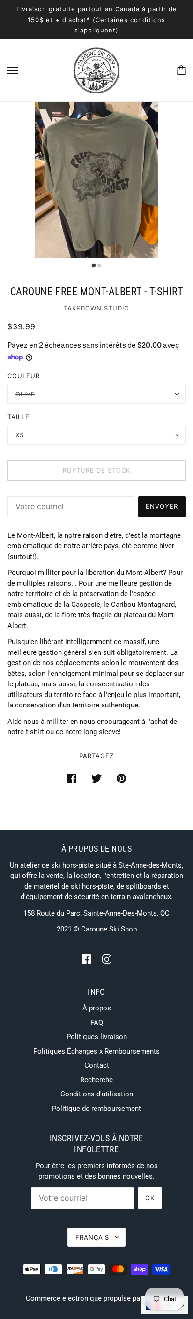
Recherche (96, 1080)
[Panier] (181, 70)
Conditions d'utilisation (96, 1094)
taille (18, 416)
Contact (96, 1065)
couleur (23, 376)
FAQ (96, 1022)
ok (150, 1198)
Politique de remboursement (96, 1108)
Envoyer (162, 506)
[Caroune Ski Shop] (96, 69)
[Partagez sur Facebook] (71, 778)
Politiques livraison (97, 1036)
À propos (96, 1008)
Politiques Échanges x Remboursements (96, 1051)
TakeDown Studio (96, 308)
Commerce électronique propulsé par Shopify (97, 1298)
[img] (86, 959)
